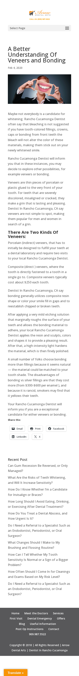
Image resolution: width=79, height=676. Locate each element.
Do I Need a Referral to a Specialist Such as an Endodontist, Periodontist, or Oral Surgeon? (39, 530)
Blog (22, 624)
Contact (53, 629)
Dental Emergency (39, 618)
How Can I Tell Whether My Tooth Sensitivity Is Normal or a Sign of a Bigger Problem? (38, 559)
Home (15, 613)
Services (58, 613)
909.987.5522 (37, 634)
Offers (61, 618)
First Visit (16, 618)
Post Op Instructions (29, 629)
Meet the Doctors (36, 613)
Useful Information (43, 624)
